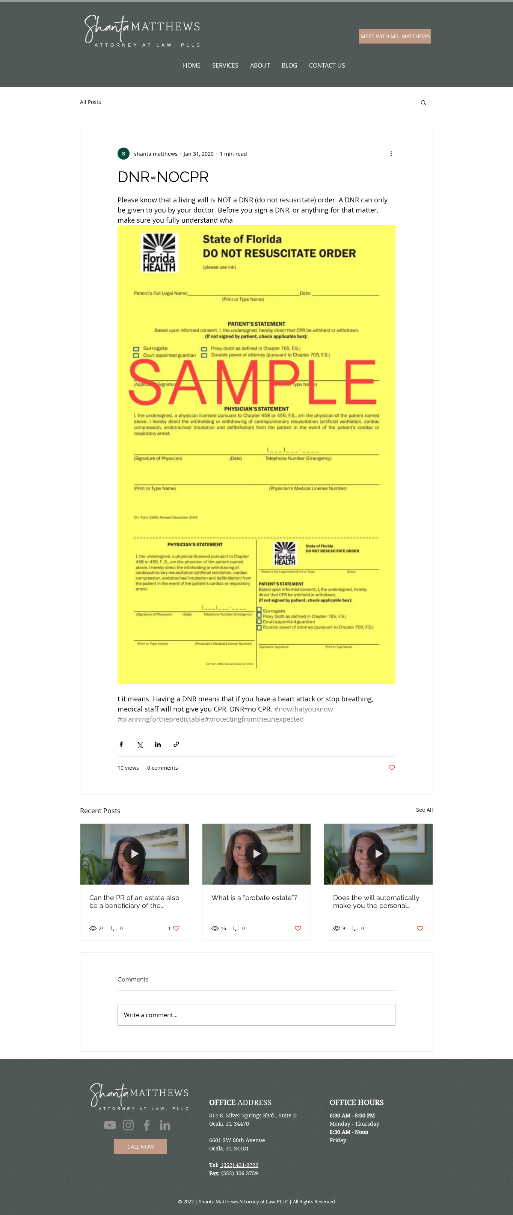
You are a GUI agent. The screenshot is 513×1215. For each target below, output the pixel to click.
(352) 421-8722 (239, 1165)
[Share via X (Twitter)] (139, 744)
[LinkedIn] (165, 1125)
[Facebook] (146, 1125)
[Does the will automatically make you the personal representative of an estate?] (378, 854)
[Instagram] (128, 1125)
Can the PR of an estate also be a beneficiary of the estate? (134, 901)
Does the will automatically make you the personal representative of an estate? (377, 901)
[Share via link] (176, 744)
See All (424, 809)
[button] (423, 102)
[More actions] (390, 153)
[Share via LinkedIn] (157, 744)
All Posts (90, 102)
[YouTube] (110, 1125)
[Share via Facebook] (121, 744)
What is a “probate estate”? (254, 897)
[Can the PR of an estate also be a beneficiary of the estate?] (134, 854)
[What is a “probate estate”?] (256, 854)
